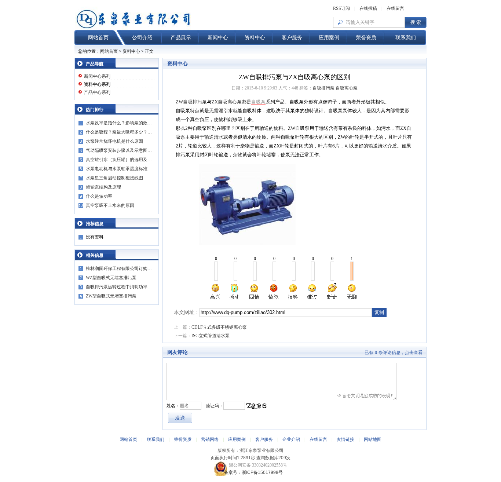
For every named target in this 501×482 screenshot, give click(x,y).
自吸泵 (258, 102)
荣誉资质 (366, 37)
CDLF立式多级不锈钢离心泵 (219, 327)
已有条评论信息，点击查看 (394, 352)
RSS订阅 (341, 8)
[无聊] (351, 291)
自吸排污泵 (323, 88)
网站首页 (98, 37)
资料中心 (255, 37)
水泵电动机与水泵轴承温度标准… (119, 168)
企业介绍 (291, 439)
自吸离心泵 (347, 88)
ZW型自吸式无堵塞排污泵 (111, 296)
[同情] (254, 291)
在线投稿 (368, 8)
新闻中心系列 (97, 76)
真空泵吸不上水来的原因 (110, 205)
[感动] (235, 291)
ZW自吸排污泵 (191, 102)
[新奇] (332, 291)
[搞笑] (293, 291)
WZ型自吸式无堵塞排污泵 (111, 277)
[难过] (312, 291)
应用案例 (329, 37)
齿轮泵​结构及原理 (103, 187)
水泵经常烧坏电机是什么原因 (114, 141)
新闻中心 (218, 37)
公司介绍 (142, 37)
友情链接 (345, 439)
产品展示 (181, 37)
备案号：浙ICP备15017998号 (251, 472)
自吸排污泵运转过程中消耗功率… (119, 286)
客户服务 (292, 37)
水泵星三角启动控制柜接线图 (114, 177)
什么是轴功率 (99, 196)
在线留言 (395, 8)
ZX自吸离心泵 (227, 102)
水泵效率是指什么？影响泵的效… (119, 122)
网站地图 (372, 439)
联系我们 (405, 37)
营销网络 (210, 439)
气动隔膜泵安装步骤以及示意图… (119, 150)
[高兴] (215, 291)
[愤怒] (273, 291)
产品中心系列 (97, 92)
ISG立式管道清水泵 (210, 335)
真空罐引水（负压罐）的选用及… (119, 159)
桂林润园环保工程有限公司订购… (119, 268)
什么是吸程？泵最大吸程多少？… (119, 132)
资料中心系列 (97, 84)
